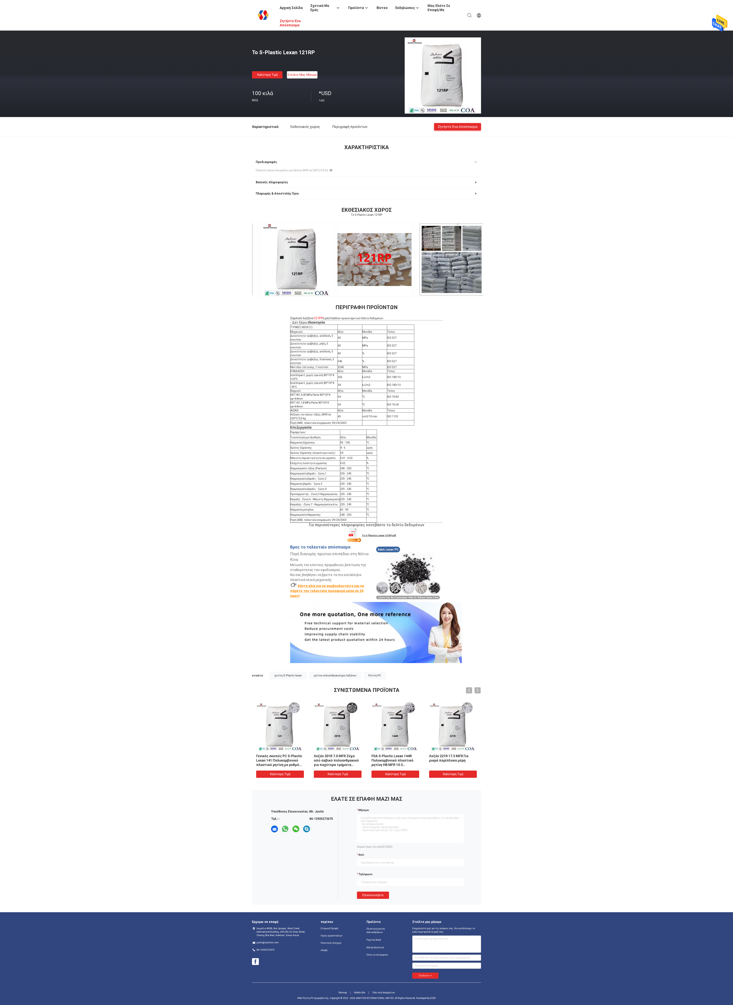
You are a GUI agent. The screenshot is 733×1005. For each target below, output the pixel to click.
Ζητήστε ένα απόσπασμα (457, 126)
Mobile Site (359, 992)
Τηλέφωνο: (365, 874)
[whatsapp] (285, 829)
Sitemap (342, 992)
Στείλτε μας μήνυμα (302, 75)
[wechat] (295, 829)
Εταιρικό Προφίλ (330, 928)
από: (361, 854)
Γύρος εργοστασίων (331, 935)
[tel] (317, 829)
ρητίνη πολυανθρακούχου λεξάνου (335, 675)
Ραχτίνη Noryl (373, 940)
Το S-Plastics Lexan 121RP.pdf (379, 535)
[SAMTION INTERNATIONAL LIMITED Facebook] (255, 961)
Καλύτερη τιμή (267, 75)
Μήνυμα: (363, 810)
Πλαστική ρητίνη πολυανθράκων (375, 930)
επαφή (324, 950)
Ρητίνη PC (374, 675)
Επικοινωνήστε (373, 895)
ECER (433, 998)
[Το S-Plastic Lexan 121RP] (443, 75)
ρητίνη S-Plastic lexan (288, 675)
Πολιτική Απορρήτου (383, 992)
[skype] (306, 829)
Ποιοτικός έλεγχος (331, 943)
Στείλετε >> (425, 975)
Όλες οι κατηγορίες (377, 954)
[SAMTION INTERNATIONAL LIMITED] (263, 14)
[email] (274, 829)
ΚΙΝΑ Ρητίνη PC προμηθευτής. (313, 998)
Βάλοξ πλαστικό (375, 947)
